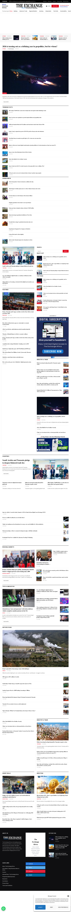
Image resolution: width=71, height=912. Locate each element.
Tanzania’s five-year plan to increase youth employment (14, 704)
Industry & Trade (23, 11)
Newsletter (4, 878)
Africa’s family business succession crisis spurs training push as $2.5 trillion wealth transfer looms (51, 812)
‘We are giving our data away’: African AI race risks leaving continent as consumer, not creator (46, 607)
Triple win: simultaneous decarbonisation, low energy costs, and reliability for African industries (22, 524)
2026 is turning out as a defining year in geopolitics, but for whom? (23, 1)
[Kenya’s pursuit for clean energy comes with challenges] (35, 648)
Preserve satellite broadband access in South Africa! (13, 517)
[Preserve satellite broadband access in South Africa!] (66, 519)
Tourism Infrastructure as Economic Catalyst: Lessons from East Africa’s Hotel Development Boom (55, 300)
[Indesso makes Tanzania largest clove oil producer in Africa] (5, 241)
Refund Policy (65, 1)
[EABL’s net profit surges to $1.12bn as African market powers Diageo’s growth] (66, 378)
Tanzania (42, 36)
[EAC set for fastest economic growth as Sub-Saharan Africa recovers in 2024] (39, 572)
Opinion (4, 36)
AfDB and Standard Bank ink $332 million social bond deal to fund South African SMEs (26, 124)
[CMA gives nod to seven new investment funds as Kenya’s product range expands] (5, 174)
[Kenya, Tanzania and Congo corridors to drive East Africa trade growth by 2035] (18, 301)
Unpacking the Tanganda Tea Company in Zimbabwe (19, 229)
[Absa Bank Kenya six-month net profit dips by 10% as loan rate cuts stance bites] (5, 139)
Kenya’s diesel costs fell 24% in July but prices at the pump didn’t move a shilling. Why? (26, 166)
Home (11, 11)
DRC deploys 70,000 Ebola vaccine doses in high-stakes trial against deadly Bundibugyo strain (27, 110)
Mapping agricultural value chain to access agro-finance (20, 202)
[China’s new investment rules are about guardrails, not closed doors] (39, 294)
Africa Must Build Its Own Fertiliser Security (18, 159)
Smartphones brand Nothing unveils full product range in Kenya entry (45, 616)
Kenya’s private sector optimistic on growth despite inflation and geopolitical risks (25, 117)
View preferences (63, 907)
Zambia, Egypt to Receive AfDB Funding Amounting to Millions (16, 690)
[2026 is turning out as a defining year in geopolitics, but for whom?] (16, 37)
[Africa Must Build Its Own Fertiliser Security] (5, 160)
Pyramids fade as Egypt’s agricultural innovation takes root (21, 222)
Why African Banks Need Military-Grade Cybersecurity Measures (16, 352)
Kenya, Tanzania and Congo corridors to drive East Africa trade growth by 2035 (18, 312)
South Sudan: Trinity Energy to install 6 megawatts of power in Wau (16, 683)
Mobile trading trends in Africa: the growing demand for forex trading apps (17, 807)
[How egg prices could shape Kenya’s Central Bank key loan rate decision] (39, 308)
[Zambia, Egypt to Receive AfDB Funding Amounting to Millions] (66, 692)
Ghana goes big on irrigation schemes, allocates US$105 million (21, 208)
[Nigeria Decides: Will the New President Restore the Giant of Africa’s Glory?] (66, 712)
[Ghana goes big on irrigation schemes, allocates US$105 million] (5, 209)
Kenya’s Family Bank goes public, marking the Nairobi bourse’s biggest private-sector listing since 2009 (18, 570)
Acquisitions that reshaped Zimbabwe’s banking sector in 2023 (15, 344)
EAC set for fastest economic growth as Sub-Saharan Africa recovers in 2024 (55, 571)
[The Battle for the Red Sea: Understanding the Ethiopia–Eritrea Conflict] (44, 555)
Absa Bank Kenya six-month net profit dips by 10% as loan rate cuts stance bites (25, 138)
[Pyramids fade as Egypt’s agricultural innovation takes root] (5, 223)
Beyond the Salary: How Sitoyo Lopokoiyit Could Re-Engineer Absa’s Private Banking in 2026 (17, 819)
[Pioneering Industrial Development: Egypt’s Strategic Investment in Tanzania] (66, 698)
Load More (52, 315)
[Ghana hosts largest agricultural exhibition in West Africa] (5, 216)
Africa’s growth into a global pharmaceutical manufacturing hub (16, 329)
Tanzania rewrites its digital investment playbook (63, 38)
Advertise (45, 1)
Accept (40, 907)
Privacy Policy (59, 1)
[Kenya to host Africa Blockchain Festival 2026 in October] (5, 153)
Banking (15, 11)
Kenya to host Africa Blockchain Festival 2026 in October (20, 152)
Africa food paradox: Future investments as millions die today (21, 181)
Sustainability (63, 11)
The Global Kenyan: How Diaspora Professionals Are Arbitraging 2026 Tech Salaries (17, 813)
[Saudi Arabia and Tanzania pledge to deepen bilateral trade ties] (54, 37)
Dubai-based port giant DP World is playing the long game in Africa (51, 817)
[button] (68, 896)
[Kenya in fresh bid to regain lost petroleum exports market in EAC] (39, 578)
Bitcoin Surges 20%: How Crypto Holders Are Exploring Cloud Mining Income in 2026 (25, 38)
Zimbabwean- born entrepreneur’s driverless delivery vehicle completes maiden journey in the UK (17, 610)
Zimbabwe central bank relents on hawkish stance (13, 357)
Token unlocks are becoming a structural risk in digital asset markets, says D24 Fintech (18, 282)
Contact (54, 1)
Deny (51, 907)
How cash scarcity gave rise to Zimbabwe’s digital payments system (16, 362)
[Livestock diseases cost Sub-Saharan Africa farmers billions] (5, 197)
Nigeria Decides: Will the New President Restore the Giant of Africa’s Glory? (18, 710)
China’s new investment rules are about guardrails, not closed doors (55, 294)
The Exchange (11, 48)
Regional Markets (33, 11)
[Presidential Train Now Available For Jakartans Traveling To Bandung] (66, 539)
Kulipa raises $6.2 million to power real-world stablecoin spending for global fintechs (16, 796)
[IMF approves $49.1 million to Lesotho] (66, 678)
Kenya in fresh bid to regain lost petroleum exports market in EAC (55, 577)
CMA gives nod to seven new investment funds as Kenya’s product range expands (25, 173)
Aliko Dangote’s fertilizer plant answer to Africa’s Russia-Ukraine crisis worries (24, 188)
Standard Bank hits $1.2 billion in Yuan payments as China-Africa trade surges (49, 390)
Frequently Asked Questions (8, 876)
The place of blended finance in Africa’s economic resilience (15, 334)
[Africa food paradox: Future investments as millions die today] (5, 183)
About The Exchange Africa (8, 866)
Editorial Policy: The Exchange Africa (10, 874)
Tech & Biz (55, 11)
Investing (41, 11)
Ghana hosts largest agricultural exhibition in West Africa (20, 215)
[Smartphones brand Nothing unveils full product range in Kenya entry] (64, 618)
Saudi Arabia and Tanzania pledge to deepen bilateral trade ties (44, 38)
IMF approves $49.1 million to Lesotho (10, 676)
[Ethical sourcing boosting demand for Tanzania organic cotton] (66, 364)
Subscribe (55, 6)
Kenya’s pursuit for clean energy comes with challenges (15, 669)
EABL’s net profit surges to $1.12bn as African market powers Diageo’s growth (48, 377)
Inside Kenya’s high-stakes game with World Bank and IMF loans (16, 348)
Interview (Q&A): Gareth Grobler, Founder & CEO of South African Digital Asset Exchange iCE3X (23, 512)
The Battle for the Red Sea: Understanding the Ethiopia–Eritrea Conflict (42, 563)
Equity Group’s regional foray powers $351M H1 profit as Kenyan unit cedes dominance (26, 131)
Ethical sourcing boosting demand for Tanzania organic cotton (49, 363)
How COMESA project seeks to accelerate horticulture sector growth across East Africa (60, 552)
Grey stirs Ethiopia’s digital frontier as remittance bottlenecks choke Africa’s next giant (16, 276)
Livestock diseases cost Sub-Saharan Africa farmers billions (20, 195)
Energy (3, 670)
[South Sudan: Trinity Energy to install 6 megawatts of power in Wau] (66, 685)
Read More (6, 101)
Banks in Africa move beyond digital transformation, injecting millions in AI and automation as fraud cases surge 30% (32, 145)
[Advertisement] (35, 23)
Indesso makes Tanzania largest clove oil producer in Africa (20, 240)
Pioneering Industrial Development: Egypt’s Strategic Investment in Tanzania (18, 697)
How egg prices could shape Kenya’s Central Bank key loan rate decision (55, 307)
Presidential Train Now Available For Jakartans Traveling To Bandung (17, 537)
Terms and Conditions (7, 885)
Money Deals (48, 11)
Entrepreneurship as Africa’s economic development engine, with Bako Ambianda (19, 530)
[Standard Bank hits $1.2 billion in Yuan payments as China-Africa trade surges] (66, 391)
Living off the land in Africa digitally (16, 234)
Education (50, 1)
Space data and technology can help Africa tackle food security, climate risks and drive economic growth (48, 384)
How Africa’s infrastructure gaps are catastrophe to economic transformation (15, 323)
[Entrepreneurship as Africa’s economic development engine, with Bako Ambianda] (66, 532)
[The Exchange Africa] (29, 6)
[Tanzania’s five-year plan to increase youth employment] (66, 705)
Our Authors (5, 881)
